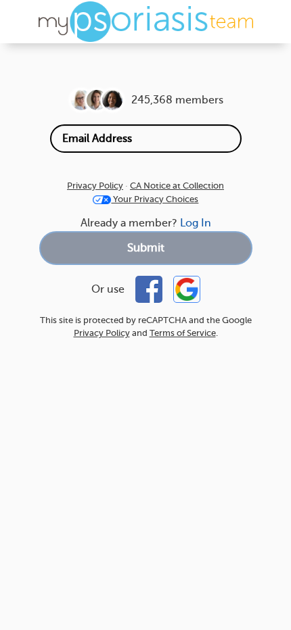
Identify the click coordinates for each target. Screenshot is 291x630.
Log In (195, 223)
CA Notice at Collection (177, 185)
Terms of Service (183, 333)
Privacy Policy (95, 185)
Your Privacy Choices (154, 199)
